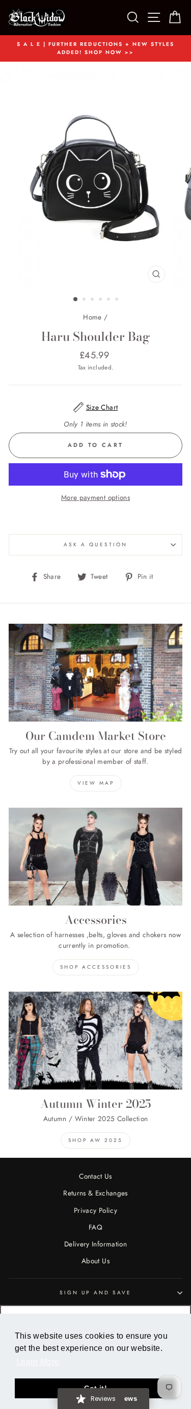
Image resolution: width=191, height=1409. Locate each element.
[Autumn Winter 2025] (95, 1040)
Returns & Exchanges (95, 1193)
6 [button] (117, 300)
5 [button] (109, 300)
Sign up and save (96, 1292)
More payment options (95, 497)
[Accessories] (95, 857)
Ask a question (95, 544)
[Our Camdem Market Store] (95, 673)
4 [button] (101, 300)
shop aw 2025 (95, 1140)
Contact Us (95, 1176)
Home (92, 317)
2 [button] (85, 300)
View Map (95, 783)
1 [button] (75, 299)
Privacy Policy (95, 1210)
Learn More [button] (37, 1362)
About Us (95, 1261)
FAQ (95, 1227)
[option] (95, 48)
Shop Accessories (95, 967)
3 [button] (93, 300)
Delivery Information (95, 1244)
